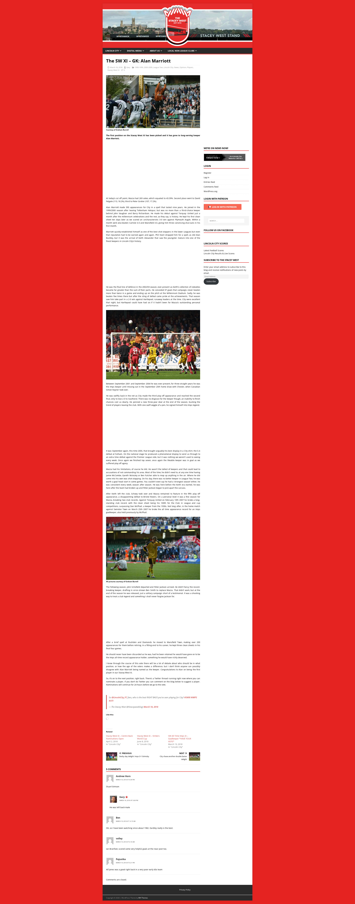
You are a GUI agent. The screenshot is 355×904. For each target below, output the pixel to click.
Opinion (183, 67)
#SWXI (187, 697)
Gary (128, 67)
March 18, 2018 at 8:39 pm (125, 780)
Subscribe (211, 281)
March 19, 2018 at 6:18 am (125, 842)
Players (190, 67)
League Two (158, 67)
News (176, 67)
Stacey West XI (113, 70)
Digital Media (134, 50)
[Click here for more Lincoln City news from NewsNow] (215, 157)
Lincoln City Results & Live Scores (219, 253)
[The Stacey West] (177, 46)
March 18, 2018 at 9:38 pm (128, 800)
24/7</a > (239, 158)
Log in (206, 177)
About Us (155, 50)
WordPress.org (210, 191)
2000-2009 (148, 67)
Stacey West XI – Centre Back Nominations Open (119, 737)
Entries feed (209, 182)
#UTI (111, 700)
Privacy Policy (185, 889)
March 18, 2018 (116, 67)
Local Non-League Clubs (181, 50)
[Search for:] (226, 220)
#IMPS (194, 697)
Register (207, 173)
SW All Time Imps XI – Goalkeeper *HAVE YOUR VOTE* (179, 739)
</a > (231, 156)
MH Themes (143, 898)
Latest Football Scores (214, 250)
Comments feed (211, 186)
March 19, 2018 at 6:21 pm (125, 863)
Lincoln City (112, 50)
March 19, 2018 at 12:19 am (125, 821)
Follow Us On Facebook (218, 230)
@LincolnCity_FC (119, 697)
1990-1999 (139, 67)
